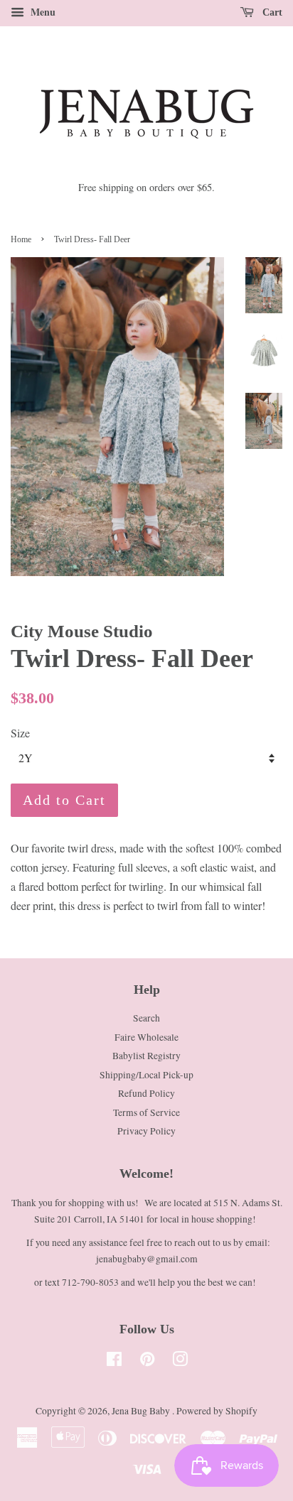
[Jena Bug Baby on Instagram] (180, 1361)
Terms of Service (146, 1112)
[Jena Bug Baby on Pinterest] (147, 1361)
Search (146, 1018)
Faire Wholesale (146, 1037)
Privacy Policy (146, 1131)
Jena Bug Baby (142, 1410)
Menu (41, 11)
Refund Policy (146, 1093)
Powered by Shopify (216, 1410)
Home (21, 239)
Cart (271, 12)
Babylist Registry (146, 1055)
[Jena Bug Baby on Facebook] (114, 1361)
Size (20, 732)
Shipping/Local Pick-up (146, 1074)
